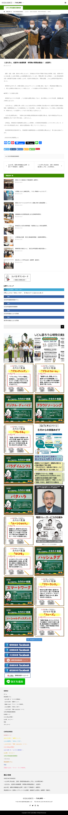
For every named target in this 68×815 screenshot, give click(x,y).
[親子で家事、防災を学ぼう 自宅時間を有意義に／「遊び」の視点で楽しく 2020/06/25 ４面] (49, 469)
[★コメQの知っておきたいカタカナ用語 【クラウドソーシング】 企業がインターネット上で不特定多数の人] (49, 409)
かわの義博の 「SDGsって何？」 (12, 706)
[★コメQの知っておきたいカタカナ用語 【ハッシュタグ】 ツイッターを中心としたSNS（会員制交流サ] (49, 561)
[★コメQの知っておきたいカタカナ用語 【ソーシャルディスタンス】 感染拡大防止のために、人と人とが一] (19, 622)
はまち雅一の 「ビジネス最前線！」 (13, 699)
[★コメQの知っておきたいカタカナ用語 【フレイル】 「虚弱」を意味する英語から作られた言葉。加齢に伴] (19, 439)
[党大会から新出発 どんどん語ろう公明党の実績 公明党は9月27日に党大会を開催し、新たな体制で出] (49, 348)
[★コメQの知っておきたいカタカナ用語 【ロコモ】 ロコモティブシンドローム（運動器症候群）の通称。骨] (19, 561)
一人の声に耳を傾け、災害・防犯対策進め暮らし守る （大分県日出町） (24, 781)
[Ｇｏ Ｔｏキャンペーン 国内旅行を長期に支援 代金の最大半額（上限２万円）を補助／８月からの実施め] (49, 439)
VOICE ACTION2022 (9, 778)
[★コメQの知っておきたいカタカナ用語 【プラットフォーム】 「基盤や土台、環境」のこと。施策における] (49, 378)
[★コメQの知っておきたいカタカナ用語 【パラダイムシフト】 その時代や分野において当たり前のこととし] (19, 469)
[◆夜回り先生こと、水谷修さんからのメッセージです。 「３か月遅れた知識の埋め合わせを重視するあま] (49, 500)
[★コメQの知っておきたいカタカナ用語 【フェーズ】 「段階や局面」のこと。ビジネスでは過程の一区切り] (49, 622)
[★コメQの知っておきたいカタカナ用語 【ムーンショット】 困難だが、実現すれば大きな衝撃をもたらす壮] (19, 530)
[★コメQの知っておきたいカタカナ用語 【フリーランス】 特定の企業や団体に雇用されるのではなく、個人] (49, 591)
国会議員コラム (7, 696)
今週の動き (7, 759)
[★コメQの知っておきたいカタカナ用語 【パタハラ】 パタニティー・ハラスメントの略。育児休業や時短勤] (19, 500)
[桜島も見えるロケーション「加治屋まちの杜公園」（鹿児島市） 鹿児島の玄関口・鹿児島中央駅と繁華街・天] (19, 348)
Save (38, 149)
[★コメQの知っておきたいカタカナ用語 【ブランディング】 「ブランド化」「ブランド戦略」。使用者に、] (19, 378)
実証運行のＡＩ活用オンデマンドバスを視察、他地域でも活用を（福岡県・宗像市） (27, 790)
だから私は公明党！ (8, 717)
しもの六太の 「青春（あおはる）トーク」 (15, 709)
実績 (5, 722)
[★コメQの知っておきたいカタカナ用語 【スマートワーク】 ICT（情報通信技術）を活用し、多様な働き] (19, 591)
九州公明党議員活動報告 (13, 8)
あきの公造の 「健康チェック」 (12, 701)
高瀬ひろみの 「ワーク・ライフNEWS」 (14, 704)
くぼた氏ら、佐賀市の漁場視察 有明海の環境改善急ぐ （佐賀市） (22, 784)
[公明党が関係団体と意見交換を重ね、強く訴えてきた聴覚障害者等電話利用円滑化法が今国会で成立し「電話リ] (49, 530)
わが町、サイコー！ (8, 719)
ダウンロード (7, 724)
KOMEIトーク (7, 714)
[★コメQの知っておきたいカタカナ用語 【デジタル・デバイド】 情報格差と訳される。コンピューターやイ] (19, 409)
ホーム (5, 694)
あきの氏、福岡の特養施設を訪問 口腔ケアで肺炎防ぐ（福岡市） (22, 787)
